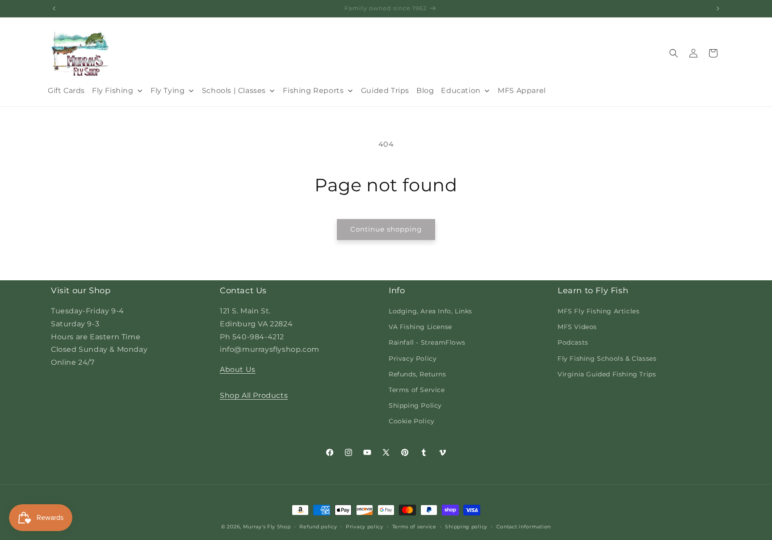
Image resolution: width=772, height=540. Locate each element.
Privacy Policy (412, 358)
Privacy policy (364, 526)
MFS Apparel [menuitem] (522, 90)
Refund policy (318, 526)
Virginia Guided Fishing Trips (607, 374)
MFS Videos (577, 327)
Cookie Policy (412, 421)
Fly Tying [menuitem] (168, 90)
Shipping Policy (415, 405)
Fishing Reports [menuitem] (313, 90)
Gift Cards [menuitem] (66, 90)
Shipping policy (466, 526)
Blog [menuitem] (425, 90)
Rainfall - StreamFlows (427, 342)
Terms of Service (417, 390)
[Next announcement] (718, 8)
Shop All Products (254, 395)
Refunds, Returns (417, 374)
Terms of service (414, 526)
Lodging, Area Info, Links (430, 311)
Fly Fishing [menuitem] (113, 90)
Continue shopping (386, 229)
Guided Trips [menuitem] (385, 90)
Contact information (523, 526)
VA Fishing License (420, 327)
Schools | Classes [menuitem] (234, 90)
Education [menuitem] (460, 90)
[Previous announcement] (54, 8)
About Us (238, 369)
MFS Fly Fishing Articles (598, 311)
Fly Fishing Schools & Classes (607, 358)
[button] (674, 53)
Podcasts (573, 342)
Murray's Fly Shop (267, 526)
